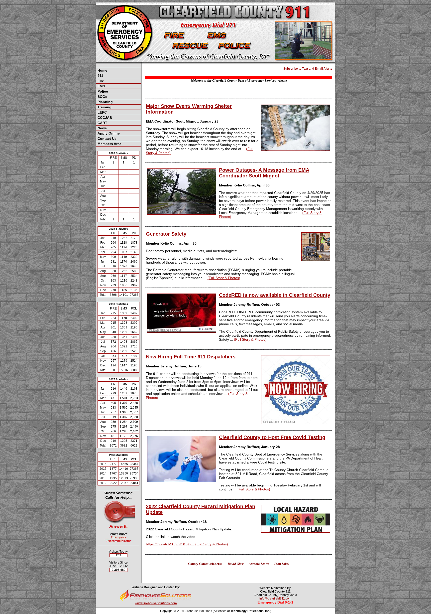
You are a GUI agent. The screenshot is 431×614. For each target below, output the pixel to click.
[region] (118, 107)
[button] (118, 76)
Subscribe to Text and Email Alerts (307, 68)
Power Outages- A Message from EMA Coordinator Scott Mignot (264, 172)
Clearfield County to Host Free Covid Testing (272, 437)
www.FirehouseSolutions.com (156, 603)
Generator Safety (166, 234)
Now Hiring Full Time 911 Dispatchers (190, 356)
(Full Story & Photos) (224, 278)
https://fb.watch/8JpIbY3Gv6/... (170, 544)
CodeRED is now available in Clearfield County (274, 295)
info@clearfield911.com (275, 598)
